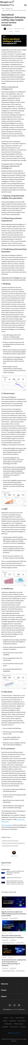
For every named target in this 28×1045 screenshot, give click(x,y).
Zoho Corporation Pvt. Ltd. (13, 1039)
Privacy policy (21, 1020)
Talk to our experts (6, 825)
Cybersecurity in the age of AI (13, 877)
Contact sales (14, 1026)
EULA (11, 1017)
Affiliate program (18, 1023)
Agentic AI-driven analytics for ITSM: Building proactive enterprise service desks (13, 913)
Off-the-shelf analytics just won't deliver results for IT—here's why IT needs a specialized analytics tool (15, 882)
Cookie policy (8, 1023)
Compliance (12, 1020)
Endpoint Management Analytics (8, 942)
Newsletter (5, 1026)
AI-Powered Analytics (14, 918)
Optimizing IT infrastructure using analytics (10, 840)
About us (6, 1017)
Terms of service (19, 1017)
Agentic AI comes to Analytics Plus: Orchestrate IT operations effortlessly (15, 873)
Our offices (23, 1026)
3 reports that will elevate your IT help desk (10, 845)
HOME (2, 8)
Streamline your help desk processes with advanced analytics (13, 843)
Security (5, 1020)
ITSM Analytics (9, 8)
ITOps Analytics (13, 940)
